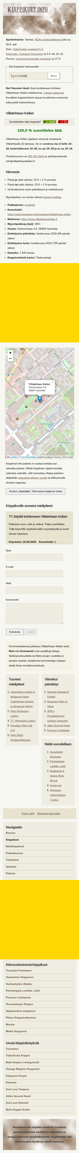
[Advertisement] (39, 303)
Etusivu (10, 832)
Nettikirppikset (15, 846)
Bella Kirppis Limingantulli (22, 1062)
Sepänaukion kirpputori (20, 1010)
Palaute (10, 873)
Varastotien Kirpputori (19, 977)
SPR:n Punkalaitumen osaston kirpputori (57, 716)
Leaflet (13, 457)
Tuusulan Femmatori (19, 970)
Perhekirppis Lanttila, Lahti (23, 990)
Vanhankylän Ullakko (19, 983)
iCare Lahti (28, 813)
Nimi (8, 550)
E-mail (9, 566)
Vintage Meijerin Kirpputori (23, 1068)
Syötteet (11, 866)
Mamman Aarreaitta (48, 813)
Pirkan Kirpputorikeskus (21, 1017)
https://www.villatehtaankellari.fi (39, 219)
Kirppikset (12, 839)
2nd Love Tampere (17, 1089)
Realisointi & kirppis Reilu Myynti (57, 775)
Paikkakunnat (14, 853)
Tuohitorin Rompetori (31, 53)
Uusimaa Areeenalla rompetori (33, 58)
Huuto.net (55, 785)
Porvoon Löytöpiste (58, 730)
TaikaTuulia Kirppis (18, 1055)
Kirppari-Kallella (52, 197)
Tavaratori (12, 1048)
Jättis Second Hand (58, 725)
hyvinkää (30, 204)
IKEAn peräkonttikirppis (48, 39)
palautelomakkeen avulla (32, 477)
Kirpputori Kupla (16, 1075)
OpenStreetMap (28, 457)
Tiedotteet (12, 859)
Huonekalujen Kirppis (19, 1004)
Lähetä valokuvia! (54, 92)
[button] (39, 399)
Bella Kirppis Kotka (18, 1109)
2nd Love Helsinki (17, 1102)
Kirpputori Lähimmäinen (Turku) (58, 795)
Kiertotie (11, 1082)
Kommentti (12, 599)
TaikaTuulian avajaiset (25, 49)
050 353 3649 (36, 156)
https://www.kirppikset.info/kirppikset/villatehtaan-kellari (39, 214)
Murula (10, 1024)
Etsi (54, 75)
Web (8, 583)
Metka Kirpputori (16, 1031)
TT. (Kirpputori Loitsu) (23, 720)
